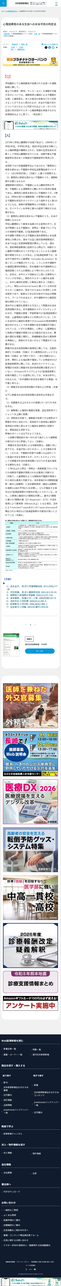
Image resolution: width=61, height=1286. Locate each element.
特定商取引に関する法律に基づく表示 (42, 1262)
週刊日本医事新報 (41, 1054)
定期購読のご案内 (12, 1225)
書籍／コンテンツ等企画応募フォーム (21, 1235)
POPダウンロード (12, 1191)
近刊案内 (8, 1094)
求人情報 (8, 1152)
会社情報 (6, 1164)
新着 (36, 1085)
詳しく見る (39, 651)
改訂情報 (8, 1099)
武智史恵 (7, 34)
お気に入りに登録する (50, 44)
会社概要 (8, 1172)
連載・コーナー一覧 (13, 1054)
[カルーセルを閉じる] (59, 1279)
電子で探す (38, 1075)
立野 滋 (37, 34)
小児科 (13, 47)
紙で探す (7, 1075)
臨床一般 (24, 44)
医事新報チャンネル (13, 1133)
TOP (2, 11)
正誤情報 (8, 1104)
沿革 (35, 1173)
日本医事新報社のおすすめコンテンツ (46, 1094)
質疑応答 (15, 44)
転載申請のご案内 (12, 1220)
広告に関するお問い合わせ (16, 1240)
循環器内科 (21, 49)
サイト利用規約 (30, 1265)
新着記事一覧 (10, 1048)
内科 (12, 49)
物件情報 (37, 1153)
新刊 (6, 1082)
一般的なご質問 (11, 1209)
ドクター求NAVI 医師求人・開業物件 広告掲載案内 (27, 1245)
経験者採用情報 (10, 1262)
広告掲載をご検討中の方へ (16, 1230)
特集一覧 (37, 1049)
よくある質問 (10, 1215)
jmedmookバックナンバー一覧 (16, 1111)
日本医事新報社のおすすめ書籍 (16, 1089)
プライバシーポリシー (23, 1262)
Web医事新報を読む (11, 11)
